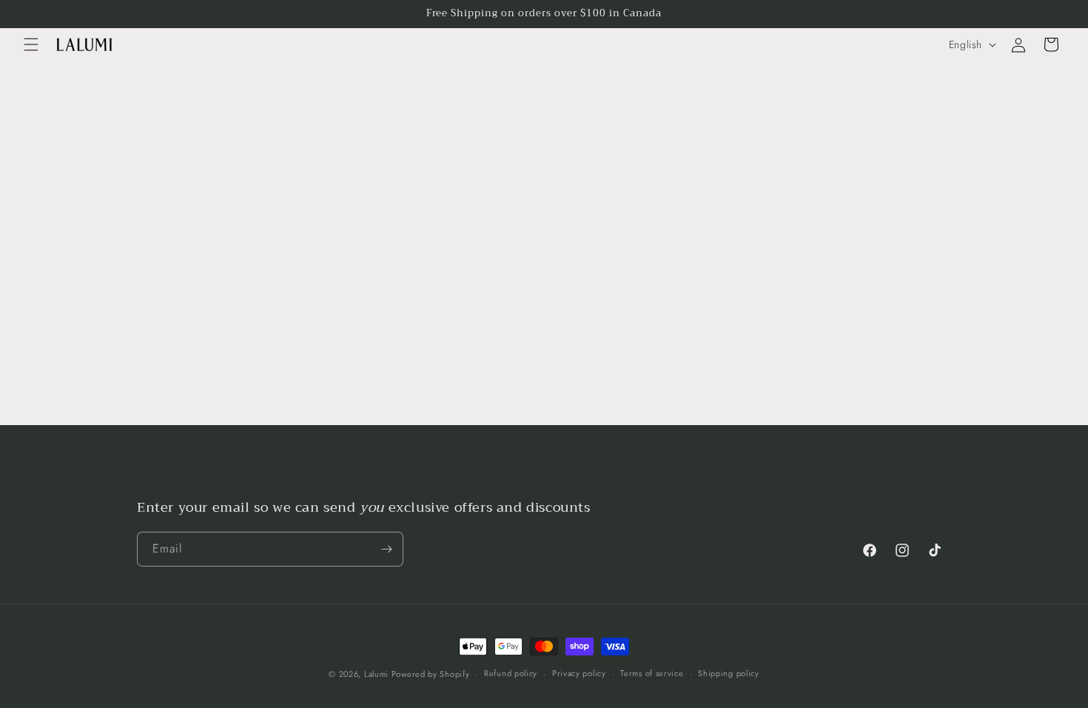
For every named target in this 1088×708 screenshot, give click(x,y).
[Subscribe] (386, 549)
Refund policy (510, 673)
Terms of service (651, 673)
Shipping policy (728, 673)
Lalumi (378, 674)
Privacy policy (579, 673)
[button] (31, 44)
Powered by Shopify (431, 674)
